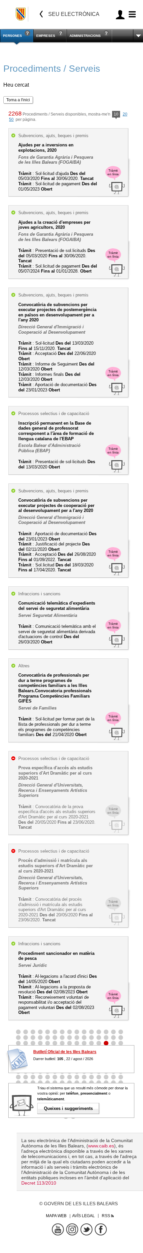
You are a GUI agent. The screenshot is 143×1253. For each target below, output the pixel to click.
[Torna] (41, 14)
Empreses (45, 36)
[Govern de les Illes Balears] (21, 14)
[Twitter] (86, 1229)
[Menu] (131, 14)
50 (11, 120)
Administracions (85, 36)
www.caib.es (101, 1145)
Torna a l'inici (18, 100)
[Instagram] (72, 1229)
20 (125, 114)
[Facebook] (101, 1229)
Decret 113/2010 (38, 1183)
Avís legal (83, 1216)
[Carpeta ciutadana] (120, 14)
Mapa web (56, 1216)
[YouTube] (58, 1229)
